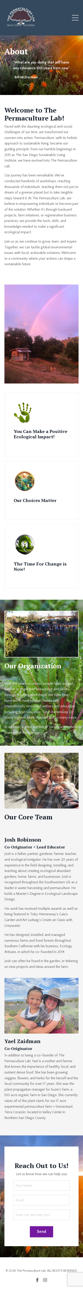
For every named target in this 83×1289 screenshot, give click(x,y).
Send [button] (41, 1232)
